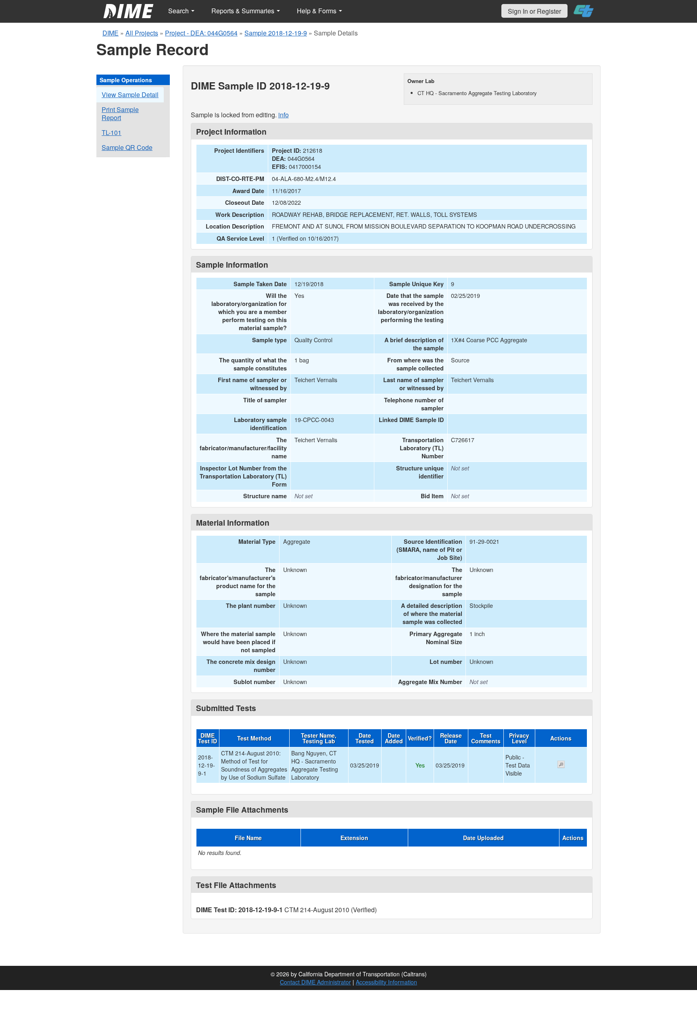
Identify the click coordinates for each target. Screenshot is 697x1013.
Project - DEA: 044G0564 (201, 32)
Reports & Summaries (243, 10)
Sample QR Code (127, 147)
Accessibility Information (386, 982)
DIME (110, 32)
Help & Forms (317, 10)
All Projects (141, 32)
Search (179, 10)
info (283, 114)
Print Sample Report (120, 113)
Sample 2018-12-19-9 (275, 32)
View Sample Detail (130, 94)
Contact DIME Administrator (315, 982)
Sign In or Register (534, 11)
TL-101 (111, 132)
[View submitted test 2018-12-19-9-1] (561, 765)
